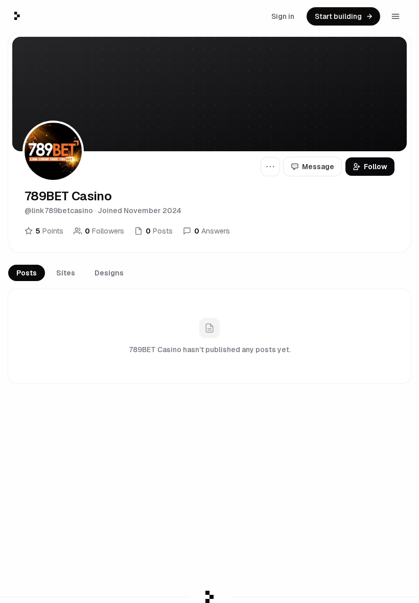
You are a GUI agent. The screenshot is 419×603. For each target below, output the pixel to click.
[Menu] (395, 16)
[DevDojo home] (17, 16)
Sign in (282, 16)
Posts (26, 272)
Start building (338, 16)
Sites (65, 272)
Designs (109, 272)
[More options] (270, 166)
